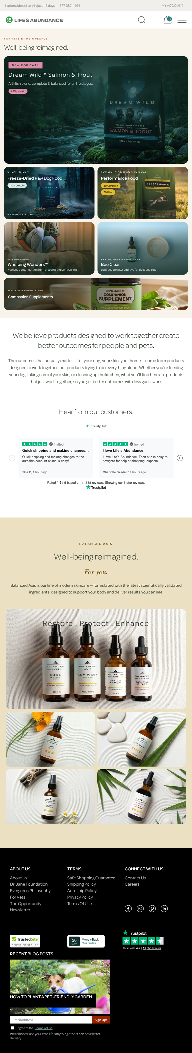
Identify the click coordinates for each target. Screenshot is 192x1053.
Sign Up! (101, 1019)
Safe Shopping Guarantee (91, 878)
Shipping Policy (81, 884)
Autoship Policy (81, 890)
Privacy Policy (80, 897)
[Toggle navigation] (180, 20)
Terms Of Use (79, 903)
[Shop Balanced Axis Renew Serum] (50, 796)
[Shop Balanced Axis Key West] (141, 739)
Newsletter (20, 910)
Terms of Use (43, 1028)
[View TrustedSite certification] (25, 940)
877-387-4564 (70, 5)
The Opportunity (25, 903)
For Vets (17, 897)
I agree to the (34, 1028)
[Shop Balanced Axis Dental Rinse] (141, 796)
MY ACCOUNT (173, 5)
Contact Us (135, 878)
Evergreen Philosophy (30, 890)
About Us (18, 878)
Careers (132, 884)
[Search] (141, 19)
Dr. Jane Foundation (29, 884)
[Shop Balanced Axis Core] (50, 739)
